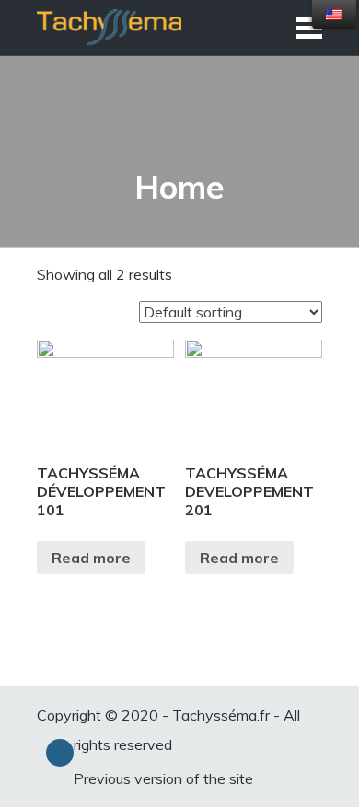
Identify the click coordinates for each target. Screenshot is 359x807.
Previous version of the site (163, 778)
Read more (91, 557)
